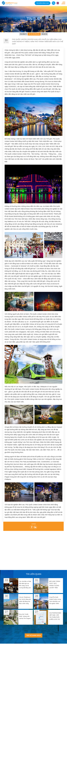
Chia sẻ (33, 524)
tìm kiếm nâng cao (42, 3)
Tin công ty (23, 34)
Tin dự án (44, 34)
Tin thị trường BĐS (34, 34)
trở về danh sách (33, 635)
